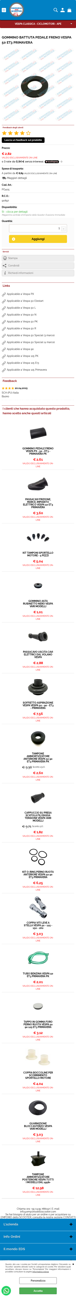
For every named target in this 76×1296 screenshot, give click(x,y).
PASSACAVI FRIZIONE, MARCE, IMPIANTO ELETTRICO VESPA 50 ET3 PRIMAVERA (38, 503)
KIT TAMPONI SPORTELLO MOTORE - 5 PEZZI (38, 554)
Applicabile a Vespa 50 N (21, 314)
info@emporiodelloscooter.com (38, 1211)
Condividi (13, 265)
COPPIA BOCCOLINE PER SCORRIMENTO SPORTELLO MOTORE (38, 1075)
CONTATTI (69, 1217)
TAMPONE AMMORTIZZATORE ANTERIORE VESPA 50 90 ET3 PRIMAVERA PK (38, 757)
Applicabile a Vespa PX (20, 294)
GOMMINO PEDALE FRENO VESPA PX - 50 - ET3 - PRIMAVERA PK (38, 451)
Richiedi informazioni (20, 273)
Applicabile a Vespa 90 (20, 349)
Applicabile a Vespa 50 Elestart (25, 300)
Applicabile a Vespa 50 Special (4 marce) (31, 342)
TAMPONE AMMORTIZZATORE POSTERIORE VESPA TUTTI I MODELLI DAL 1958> (38, 1178)
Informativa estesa (40, 1271)
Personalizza (38, 1280)
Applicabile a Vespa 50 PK (22, 321)
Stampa (12, 258)
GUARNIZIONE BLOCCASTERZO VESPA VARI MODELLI (38, 1126)
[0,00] (69, 10)
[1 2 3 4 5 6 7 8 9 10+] (38, 228)
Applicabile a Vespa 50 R (21, 328)
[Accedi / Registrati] (63, 10)
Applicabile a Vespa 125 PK (22, 356)
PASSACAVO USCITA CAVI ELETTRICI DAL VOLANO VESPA (38, 655)
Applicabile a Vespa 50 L (21, 307)
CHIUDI (73, 1264)
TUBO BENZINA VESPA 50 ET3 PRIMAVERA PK (38, 975)
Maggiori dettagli (17, 178)
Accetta (38, 1290)
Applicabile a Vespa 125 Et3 (23, 362)
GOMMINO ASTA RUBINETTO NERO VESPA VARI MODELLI (38, 604)
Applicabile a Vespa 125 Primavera (27, 369)
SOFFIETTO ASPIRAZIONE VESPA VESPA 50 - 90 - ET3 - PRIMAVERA (38, 705)
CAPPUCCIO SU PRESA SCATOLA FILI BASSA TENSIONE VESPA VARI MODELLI (38, 817)
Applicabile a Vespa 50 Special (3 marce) (31, 335)
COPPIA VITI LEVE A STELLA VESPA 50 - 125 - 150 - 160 (38, 925)
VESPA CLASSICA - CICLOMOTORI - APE (38, 23)
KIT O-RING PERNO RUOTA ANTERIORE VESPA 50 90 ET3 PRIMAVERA (38, 875)
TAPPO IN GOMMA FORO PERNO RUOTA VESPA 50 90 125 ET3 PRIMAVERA (38, 1025)
